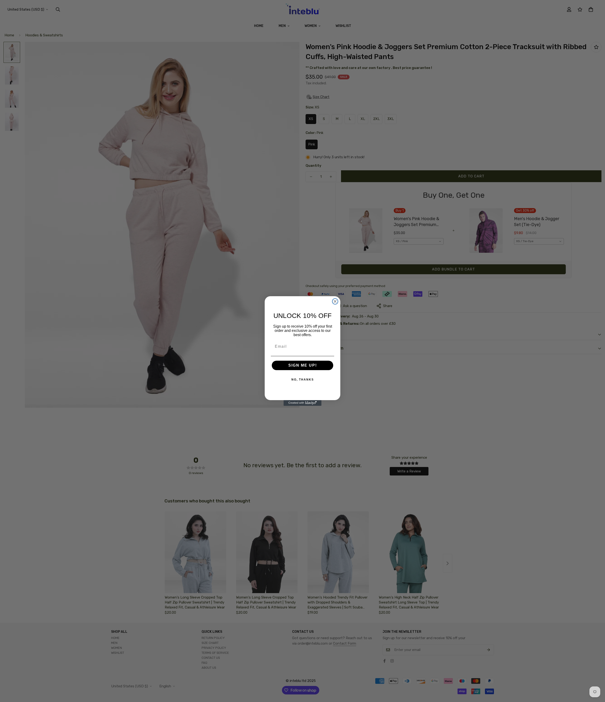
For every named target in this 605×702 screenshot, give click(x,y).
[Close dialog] (335, 301)
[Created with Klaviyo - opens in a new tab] (302, 403)
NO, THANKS (302, 379)
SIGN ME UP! (302, 365)
